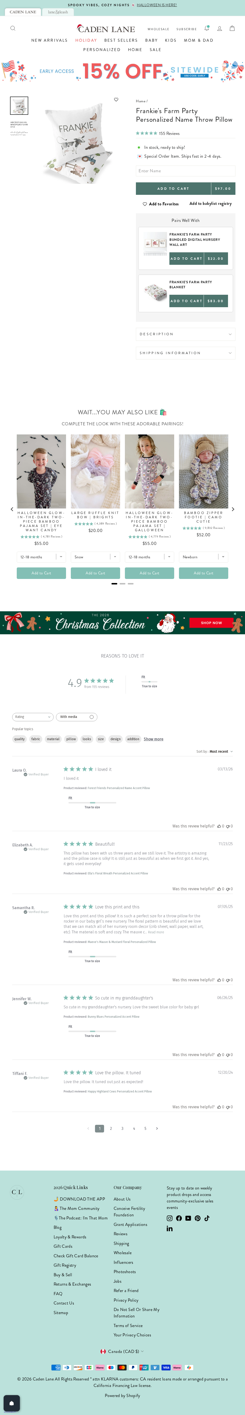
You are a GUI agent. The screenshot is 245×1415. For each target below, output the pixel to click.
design (116, 739)
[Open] (12, 1403)
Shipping (121, 1243)
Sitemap (61, 1313)
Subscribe (187, 29)
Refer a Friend (126, 1291)
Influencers (123, 1262)
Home (135, 49)
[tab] (23, 12)
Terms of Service (128, 1326)
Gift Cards (63, 1246)
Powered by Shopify (122, 1395)
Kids (171, 40)
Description (157, 334)
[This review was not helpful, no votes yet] (227, 826)
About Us (122, 1199)
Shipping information (170, 353)
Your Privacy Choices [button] (132, 1335)
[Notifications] (206, 28)
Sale (156, 49)
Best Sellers (121, 40)
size (101, 739)
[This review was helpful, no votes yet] (219, 826)
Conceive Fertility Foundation (129, 1211)
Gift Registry (65, 1265)
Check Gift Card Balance (76, 1256)
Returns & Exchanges (72, 1284)
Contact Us (64, 1303)
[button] (76, 99)
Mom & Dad (199, 40)
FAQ (58, 1294)
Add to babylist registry (210, 203)
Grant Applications (130, 1224)
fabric (35, 739)
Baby (151, 40)
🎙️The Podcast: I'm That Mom (81, 1218)
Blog (57, 1227)
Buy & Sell (63, 1275)
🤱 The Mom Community (77, 1208)
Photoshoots (125, 1272)
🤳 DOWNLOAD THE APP (79, 1199)
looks (87, 739)
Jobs (117, 1281)
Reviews (121, 1234)
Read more (156, 932)
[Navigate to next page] (156, 1128)
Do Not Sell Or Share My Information (136, 1312)
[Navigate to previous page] (88, 1128)
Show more (153, 739)
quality (19, 739)
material (53, 739)
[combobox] (33, 717)
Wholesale (159, 29)
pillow (71, 739)
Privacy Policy (126, 1300)
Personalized (102, 49)
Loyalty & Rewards (70, 1237)
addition (133, 739)
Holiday (86, 40)
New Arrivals (49, 40)
